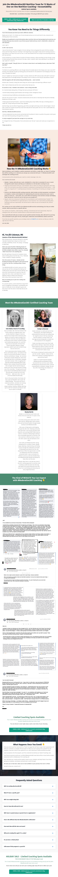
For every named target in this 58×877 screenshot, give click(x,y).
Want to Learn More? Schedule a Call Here (43, 20)
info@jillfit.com (35, 219)
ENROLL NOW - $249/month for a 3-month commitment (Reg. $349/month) (15, 19)
